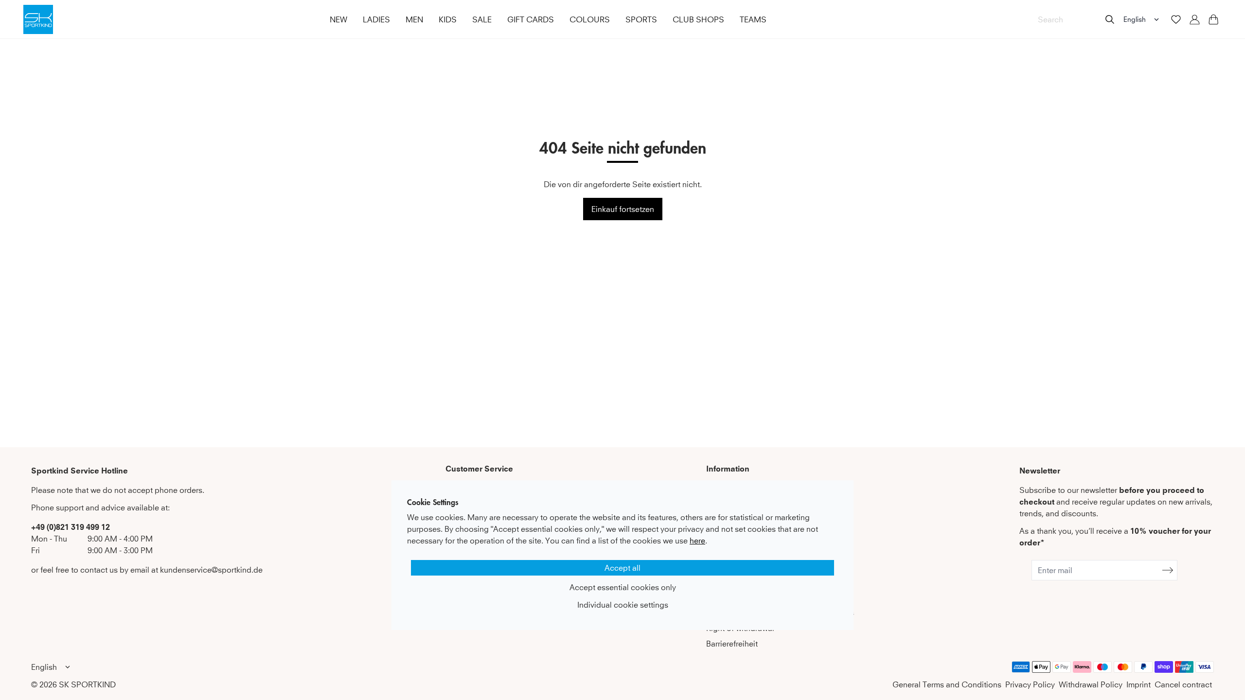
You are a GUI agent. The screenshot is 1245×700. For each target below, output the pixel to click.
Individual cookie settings (622, 605)
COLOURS (589, 19)
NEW (338, 19)
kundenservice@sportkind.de (211, 570)
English (1134, 19)
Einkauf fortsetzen (622, 209)
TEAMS (753, 19)
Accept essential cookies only (622, 587)
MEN (414, 19)
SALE (482, 19)
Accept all (622, 568)
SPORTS (641, 19)
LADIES (376, 19)
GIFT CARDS (530, 19)
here (697, 540)
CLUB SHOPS (698, 19)
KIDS (448, 19)
